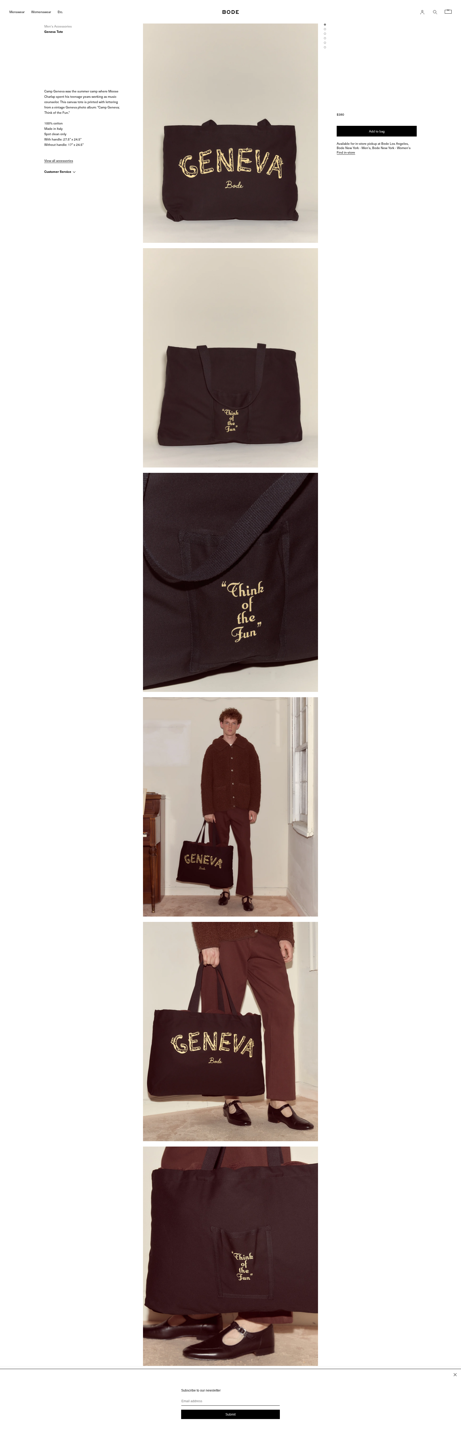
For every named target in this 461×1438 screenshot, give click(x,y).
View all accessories (58, 160)
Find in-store (346, 152)
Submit (230, 1414)
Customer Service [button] (58, 171)
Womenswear (41, 11)
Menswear (17, 11)
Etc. (60, 11)
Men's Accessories (58, 26)
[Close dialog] (455, 1374)
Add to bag (377, 131)
